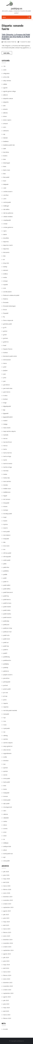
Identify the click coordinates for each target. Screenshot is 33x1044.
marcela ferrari (7, 442)
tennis (5, 789)
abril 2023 (6, 1011)
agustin (5, 88)
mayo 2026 (6, 879)
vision (5, 836)
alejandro (6, 102)
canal (4, 188)
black (4, 166)
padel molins (6, 610)
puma (4, 700)
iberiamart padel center (10, 356)
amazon (5, 123)
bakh (4, 148)
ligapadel (5, 413)
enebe (5, 277)
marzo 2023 (6, 1015)
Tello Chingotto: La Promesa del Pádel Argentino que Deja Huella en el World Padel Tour (16, 37)
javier (4, 367)
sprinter (5, 771)
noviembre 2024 (8, 943)
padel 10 (5, 581)
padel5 (5, 653)
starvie (5, 775)
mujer (5, 517)
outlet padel (6, 560)
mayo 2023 (6, 1007)
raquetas (5, 707)
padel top (6, 646)
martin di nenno (7, 463)
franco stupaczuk (8, 320)
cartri (4, 198)
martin (5, 460)
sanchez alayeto (8, 742)
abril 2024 (6, 968)
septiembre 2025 (8, 907)
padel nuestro (7, 617)
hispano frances (7, 349)
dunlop (5, 266)
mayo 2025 (6, 921)
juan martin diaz (7, 388)
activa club (6, 77)
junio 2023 (6, 1004)
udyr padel (6, 803)
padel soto (6, 635)
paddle (5, 574)
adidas (5, 84)
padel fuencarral (8, 592)
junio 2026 (6, 875)
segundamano (7, 753)
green (5, 334)
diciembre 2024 (7, 939)
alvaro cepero (7, 120)
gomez (5, 331)
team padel (6, 782)
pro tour (5, 692)
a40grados (6, 73)
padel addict (6, 585)
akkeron (5, 95)
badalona (5, 141)
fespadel (5, 313)
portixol (5, 685)
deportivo (6, 249)
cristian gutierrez (8, 227)
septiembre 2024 (8, 950)
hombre (5, 352)
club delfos (6, 209)
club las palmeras (8, 213)
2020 (4, 70)
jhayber (5, 370)
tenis (4, 785)
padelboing (6, 657)
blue (4, 173)
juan (4, 381)
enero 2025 (6, 936)
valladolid (6, 818)
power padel (7, 689)
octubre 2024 (7, 947)
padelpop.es (16, 8)
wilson (5, 850)
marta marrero (7, 453)
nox (4, 549)
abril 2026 (6, 882)
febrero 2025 (7, 932)
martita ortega (7, 467)
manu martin (6, 428)
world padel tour (8, 853)
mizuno (5, 506)
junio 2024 (6, 961)
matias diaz (6, 478)
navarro (5, 528)
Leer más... (6, 53)
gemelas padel (7, 324)
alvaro (5, 116)
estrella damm (7, 292)
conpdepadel (7, 220)
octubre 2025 (7, 904)
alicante (5, 109)
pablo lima (6, 567)
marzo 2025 (6, 929)
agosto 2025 (7, 911)
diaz (4, 256)
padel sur (6, 642)
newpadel (6, 538)
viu (4, 839)
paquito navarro (7, 674)
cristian (5, 224)
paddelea (6, 571)
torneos (5, 796)
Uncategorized (7, 807)
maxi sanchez (7, 481)
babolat (5, 138)
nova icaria (6, 546)
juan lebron (6, 385)
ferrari (5, 309)
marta (5, 449)
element (5, 270)
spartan (5, 768)
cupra (4, 231)
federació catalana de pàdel (11, 295)
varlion (5, 821)
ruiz (4, 732)
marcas (5, 438)
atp (4, 134)
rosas (5, 725)
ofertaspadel (7, 556)
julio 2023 (6, 1000)
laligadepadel (7, 406)
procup (5, 696)
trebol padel (6, 800)
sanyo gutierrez (7, 746)
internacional (6, 360)
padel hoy (6, 596)
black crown (6, 170)
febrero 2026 (7, 889)
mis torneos (6, 499)
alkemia (5, 113)
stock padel (6, 778)
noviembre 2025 (8, 900)
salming (5, 735)
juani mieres (6, 392)
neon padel (6, 531)
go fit (4, 327)
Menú (4, 17)
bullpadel (5, 184)
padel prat (6, 624)
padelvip (5, 667)
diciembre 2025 (7, 896)
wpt (4, 857)
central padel (7, 202)
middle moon (7, 488)
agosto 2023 (7, 997)
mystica (5, 524)
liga (4, 410)
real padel (6, 714)
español (5, 284)
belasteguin (6, 163)
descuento (6, 252)
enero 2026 (6, 893)
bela (4, 159)
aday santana (7, 80)
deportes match (8, 245)
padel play (6, 621)
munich (5, 521)
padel (4, 578)
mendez (5, 485)
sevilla (5, 757)
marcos (5, 445)
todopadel (6, 793)
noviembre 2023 (8, 986)
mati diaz (5, 470)
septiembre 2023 (8, 993)
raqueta (5, 703)
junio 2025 (6, 918)
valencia (5, 814)
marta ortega (7, 456)
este (4, 288)
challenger (6, 206)
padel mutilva (7, 614)
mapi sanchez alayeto (9, 431)
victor (5, 832)
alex (4, 105)
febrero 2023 (7, 1018)
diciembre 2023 (7, 982)
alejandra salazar (8, 98)
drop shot (6, 263)
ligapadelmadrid (7, 417)
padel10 (5, 649)
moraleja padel (7, 513)
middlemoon (6, 492)
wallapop (5, 843)
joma (4, 377)
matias (5, 474)
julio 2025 (6, 914)
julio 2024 (6, 957)
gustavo (5, 338)
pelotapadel (6, 682)
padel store (6, 639)
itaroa (5, 363)
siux (4, 764)
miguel (5, 496)
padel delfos (6, 589)
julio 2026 (6, 871)
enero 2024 (6, 979)
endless (5, 274)
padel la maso (7, 603)
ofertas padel (7, 553)
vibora (5, 825)
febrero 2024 (7, 975)
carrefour (6, 195)
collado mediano (8, 216)
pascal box (6, 678)
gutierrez (6, 342)
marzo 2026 (6, 886)
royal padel (6, 728)
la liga (4, 402)
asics (4, 127)
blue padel (6, 177)
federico (5, 299)
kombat (5, 399)
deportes (6, 241)
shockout (5, 760)
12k (4, 66)
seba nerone (7, 750)
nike (4, 542)
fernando (5, 302)
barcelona (6, 152)
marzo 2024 (6, 972)
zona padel (6, 861)
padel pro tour (7, 632)
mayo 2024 (6, 964)
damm (5, 234)
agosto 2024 (7, 954)
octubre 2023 (7, 989)
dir (4, 259)
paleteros (6, 671)
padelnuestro (7, 660)
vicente (5, 828)
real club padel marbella (10, 710)
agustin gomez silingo (9, 91)
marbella (5, 435)
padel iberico (7, 599)
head (4, 345)
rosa (4, 721)
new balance (6, 535)
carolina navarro (7, 191)
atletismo (6, 130)
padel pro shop (7, 628)
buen (4, 181)
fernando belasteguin (9, 306)
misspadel (6, 503)
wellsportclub (7, 846)
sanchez (5, 739)
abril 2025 (6, 925)
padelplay (6, 664)
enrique (5, 281)
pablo (4, 564)
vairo (4, 810)
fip (4, 317)
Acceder (5, 1029)
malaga (5, 424)
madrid (5, 420)
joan (4, 374)
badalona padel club (9, 145)
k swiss (5, 395)
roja (4, 717)
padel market (7, 606)
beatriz (5, 156)
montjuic (5, 510)
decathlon (6, 238)
